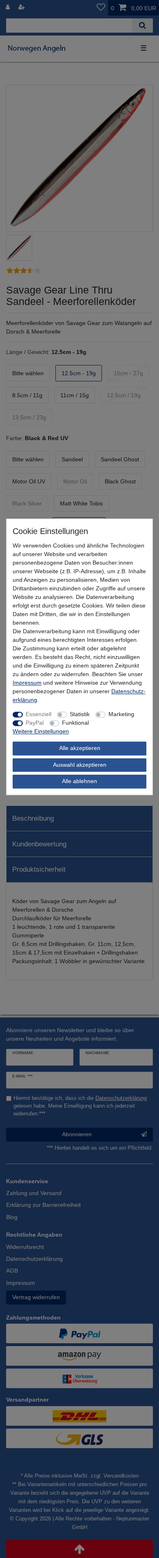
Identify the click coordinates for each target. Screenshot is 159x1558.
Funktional (75, 723)
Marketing (121, 714)
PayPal (35, 723)
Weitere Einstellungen (41, 731)
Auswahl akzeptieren (79, 764)
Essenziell (38, 714)
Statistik (80, 714)
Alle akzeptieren (79, 748)
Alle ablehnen (79, 781)
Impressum (27, 683)
